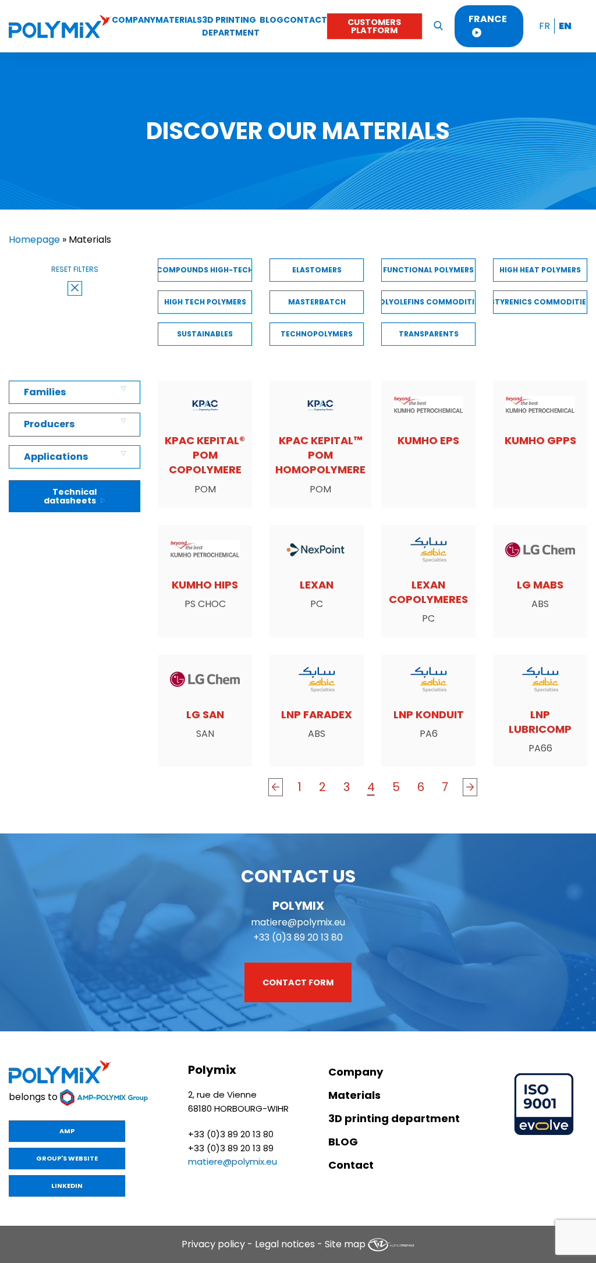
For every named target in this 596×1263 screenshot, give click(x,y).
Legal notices (285, 1244)
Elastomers (317, 270)
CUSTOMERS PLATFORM (374, 26)
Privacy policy (213, 1244)
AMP (66, 1131)
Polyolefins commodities (428, 302)
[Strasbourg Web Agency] (391, 1244)
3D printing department (394, 1118)
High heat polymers (540, 270)
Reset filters (74, 269)
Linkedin (67, 1185)
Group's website (67, 1158)
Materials (178, 20)
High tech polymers (205, 302)
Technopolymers (317, 334)
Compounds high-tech (205, 270)
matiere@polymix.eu (298, 922)
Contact (305, 20)
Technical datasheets (71, 496)
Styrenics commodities (540, 302)
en (565, 26)
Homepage (34, 239)
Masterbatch (317, 302)
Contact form (298, 982)
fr (544, 26)
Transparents (429, 334)
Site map (345, 1244)
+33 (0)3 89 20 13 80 (298, 937)
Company (133, 20)
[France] (60, 26)
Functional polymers (428, 270)
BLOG (271, 20)
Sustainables (205, 334)
